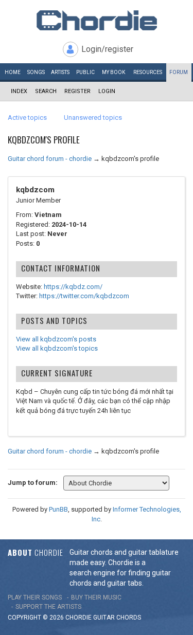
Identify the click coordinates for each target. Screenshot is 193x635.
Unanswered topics (93, 117)
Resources (147, 72)
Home (13, 72)
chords (128, 617)
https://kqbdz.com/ (73, 287)
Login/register (107, 49)
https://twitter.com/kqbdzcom (84, 296)
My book (113, 72)
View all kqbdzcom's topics (57, 348)
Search (46, 91)
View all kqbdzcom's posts (56, 339)
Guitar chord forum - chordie (50, 158)
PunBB (58, 509)
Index (19, 91)
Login (106, 91)
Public (85, 72)
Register (77, 91)
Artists (60, 72)
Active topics (27, 117)
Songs (36, 72)
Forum (178, 72)
